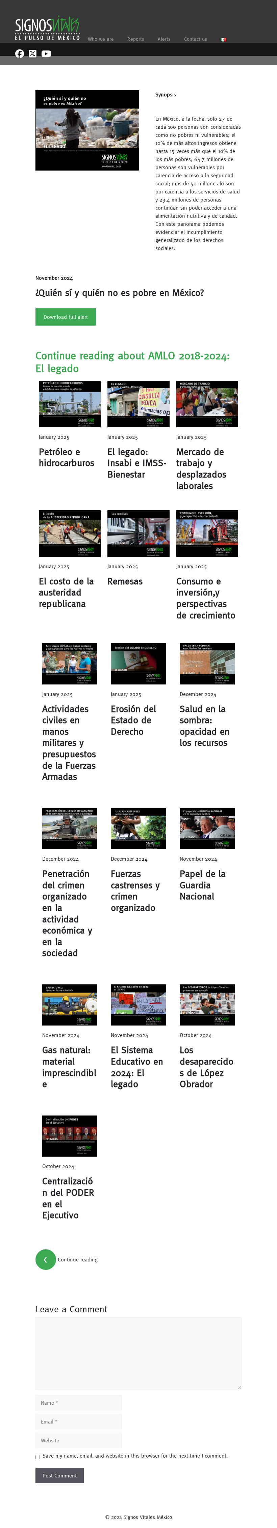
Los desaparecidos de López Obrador (206, 1066)
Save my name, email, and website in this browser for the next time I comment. (135, 1456)
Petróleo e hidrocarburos (66, 457)
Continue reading (78, 1259)
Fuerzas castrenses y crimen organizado (135, 890)
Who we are (101, 39)
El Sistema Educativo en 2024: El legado (137, 1066)
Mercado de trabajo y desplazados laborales (201, 468)
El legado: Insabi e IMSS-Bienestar (136, 463)
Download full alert (66, 317)
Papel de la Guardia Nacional (203, 884)
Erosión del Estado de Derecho (133, 720)
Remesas (125, 581)
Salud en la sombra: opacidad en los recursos (205, 725)
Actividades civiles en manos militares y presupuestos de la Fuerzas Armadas (69, 742)
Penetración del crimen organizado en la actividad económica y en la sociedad (67, 913)
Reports (135, 39)
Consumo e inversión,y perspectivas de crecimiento (205, 598)
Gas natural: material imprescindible (69, 1066)
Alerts (164, 39)
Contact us (195, 39)
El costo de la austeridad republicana (66, 592)
